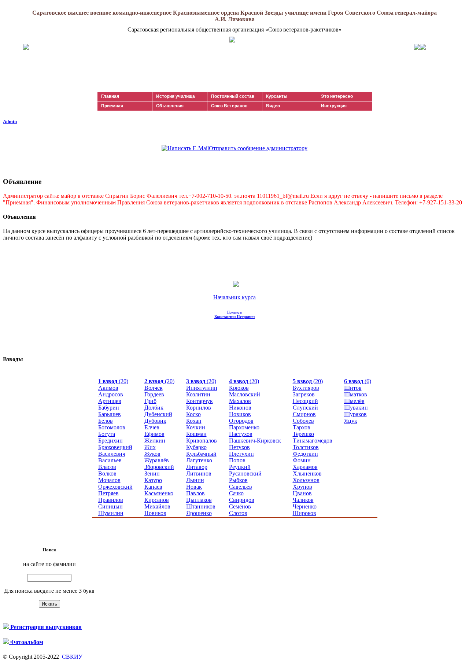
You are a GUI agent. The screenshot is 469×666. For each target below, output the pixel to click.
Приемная (112, 105)
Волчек (153, 388)
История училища (175, 96)
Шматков (355, 394)
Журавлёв (156, 460)
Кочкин (195, 427)
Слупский (305, 407)
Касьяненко (158, 493)
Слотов (238, 513)
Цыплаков (199, 500)
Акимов (108, 388)
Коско (193, 414)
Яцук (350, 421)
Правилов (110, 500)
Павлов (195, 493)
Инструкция (334, 105)
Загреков (304, 394)
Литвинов (198, 473)
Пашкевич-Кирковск (255, 440)
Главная (110, 96)
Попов (237, 460)
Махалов (240, 401)
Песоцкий (305, 401)
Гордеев (154, 394)
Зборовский (159, 467)
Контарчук (199, 401)
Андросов (110, 394)
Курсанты (276, 96)
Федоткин (305, 454)
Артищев (109, 401)
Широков (304, 513)
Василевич (111, 454)
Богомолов (111, 427)
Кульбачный (201, 454)
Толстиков (306, 447)
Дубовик (155, 421)
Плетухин (241, 454)
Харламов (305, 467)
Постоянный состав (232, 96)
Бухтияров (306, 388)
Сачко (236, 493)
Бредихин (110, 440)
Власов (107, 467)
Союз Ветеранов (229, 105)
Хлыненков (307, 473)
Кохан (194, 421)
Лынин (195, 480)
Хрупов (302, 487)
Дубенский (158, 414)
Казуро (153, 480)
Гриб (150, 401)
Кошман (196, 434)
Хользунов (306, 480)
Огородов (241, 421)
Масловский (244, 394)
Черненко (305, 506)
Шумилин (110, 513)
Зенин (152, 473)
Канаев (153, 487)
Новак (194, 487)
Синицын (110, 506)
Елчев (151, 427)
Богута (106, 434)
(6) (357, 381)
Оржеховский (115, 487)
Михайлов (157, 506)
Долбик (153, 407)
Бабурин (108, 407)
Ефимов (154, 434)
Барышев (109, 414)
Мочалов (109, 480)
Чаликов (303, 500)
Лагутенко (199, 460)
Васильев (110, 460)
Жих (150, 447)
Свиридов (241, 500)
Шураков (355, 414)
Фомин (302, 460)
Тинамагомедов (312, 440)
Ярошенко (199, 513)
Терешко (303, 434)
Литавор (196, 467)
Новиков (155, 513)
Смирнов (304, 414)
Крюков (239, 388)
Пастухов (240, 434)
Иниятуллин (201, 388)
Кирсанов (156, 500)
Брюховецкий (115, 447)
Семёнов (240, 506)
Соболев (303, 421)
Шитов (353, 388)
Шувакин (356, 407)
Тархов (301, 427)
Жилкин (154, 440)
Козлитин (198, 394)
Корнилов (198, 407)
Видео (273, 105)
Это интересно (337, 96)
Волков (107, 473)
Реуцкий (240, 467)
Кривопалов (201, 440)
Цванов (302, 493)
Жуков (152, 454)
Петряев (108, 493)
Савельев (240, 487)
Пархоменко (244, 427)
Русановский (245, 473)
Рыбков (238, 480)
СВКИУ (71, 657)
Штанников (200, 506)
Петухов (239, 447)
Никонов (240, 407)
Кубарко (196, 447)
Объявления (170, 105)
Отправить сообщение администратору (258, 148)
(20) (113, 381)
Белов (105, 421)
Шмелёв (354, 401)
